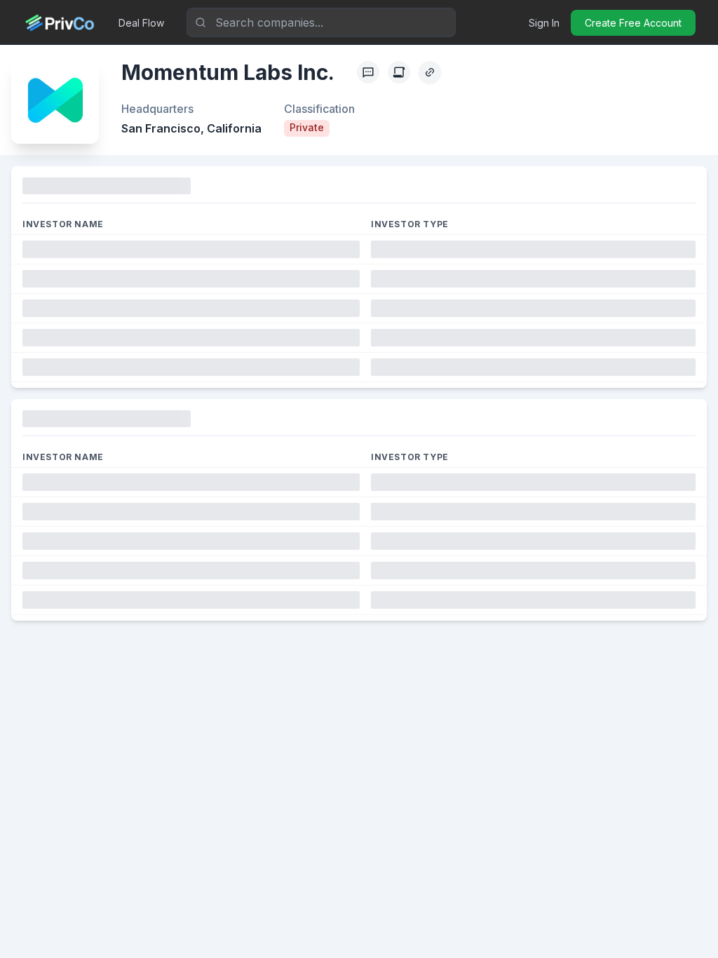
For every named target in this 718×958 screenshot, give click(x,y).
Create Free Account (633, 23)
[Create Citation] (399, 72)
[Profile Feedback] (368, 72)
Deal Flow (141, 23)
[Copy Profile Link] (430, 72)
